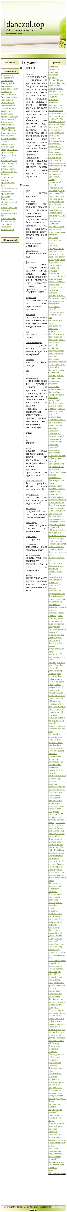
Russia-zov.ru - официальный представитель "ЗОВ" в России (8, 126)
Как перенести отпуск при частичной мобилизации (8, 225)
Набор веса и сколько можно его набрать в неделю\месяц (55, 156)
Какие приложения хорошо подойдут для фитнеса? (55, 1107)
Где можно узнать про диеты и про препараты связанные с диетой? (57, 303)
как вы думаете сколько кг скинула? (55, 290)
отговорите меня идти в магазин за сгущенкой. (56, 524)
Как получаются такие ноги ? (56, 371)
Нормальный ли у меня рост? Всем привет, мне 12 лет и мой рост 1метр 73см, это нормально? (56, 128)
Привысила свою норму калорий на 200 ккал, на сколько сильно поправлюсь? (57, 168)
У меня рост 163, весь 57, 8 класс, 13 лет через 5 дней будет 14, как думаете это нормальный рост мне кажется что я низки (57, 871)
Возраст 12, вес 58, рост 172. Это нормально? (56, 83)
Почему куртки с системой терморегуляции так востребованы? (9, 213)
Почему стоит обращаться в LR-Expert (9, 202)
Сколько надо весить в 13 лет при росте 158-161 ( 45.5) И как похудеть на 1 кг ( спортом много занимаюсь (56, 850)
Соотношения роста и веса (55, 793)
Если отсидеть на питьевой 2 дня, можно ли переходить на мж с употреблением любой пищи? (56, 571)
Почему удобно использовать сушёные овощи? (9, 86)
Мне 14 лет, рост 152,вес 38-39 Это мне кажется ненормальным (56, 514)
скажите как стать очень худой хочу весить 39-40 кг (57, 116)
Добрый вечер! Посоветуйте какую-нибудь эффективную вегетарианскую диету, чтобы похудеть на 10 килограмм (56, 680)
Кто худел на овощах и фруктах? (54, 328)
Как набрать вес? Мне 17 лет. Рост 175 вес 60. (56, 665)
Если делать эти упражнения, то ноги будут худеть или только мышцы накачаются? (57, 470)
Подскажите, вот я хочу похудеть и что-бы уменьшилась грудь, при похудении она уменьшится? (56, 756)
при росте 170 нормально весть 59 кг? (56, 657)
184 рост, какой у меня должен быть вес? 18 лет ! (57, 533)
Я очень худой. (55, 839)
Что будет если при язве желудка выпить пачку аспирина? (56, 1003)
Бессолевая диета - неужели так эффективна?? (56, 210)
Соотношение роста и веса (55, 995)
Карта (4, 75)
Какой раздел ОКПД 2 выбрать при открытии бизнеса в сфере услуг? (9, 152)
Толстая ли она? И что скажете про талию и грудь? (57, 546)
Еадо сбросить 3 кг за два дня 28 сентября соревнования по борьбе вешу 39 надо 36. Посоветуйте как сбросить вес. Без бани (56, 720)
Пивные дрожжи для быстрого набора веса (56, 638)
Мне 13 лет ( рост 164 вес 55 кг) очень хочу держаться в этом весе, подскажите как (56, 951)
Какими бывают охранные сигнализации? (8, 141)
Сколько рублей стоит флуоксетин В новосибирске (57, 500)
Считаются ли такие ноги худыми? (55, 268)
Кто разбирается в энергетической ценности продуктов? (56, 396)
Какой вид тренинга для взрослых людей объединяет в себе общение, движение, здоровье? (56, 438)
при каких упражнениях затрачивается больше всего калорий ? (55, 1153)
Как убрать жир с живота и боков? (56, 506)
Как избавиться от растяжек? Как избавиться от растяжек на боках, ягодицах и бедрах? (57, 603)
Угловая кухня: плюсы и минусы (9, 170)
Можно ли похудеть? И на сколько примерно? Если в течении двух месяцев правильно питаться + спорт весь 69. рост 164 (57, 778)
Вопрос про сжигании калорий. (54, 1049)
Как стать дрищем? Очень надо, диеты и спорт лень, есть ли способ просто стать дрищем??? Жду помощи (56, 254)
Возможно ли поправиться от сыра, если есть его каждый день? (57, 1094)
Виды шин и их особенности (8, 134)
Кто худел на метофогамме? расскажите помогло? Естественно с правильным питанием (55, 891)
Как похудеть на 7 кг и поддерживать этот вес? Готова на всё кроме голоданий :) (56, 487)
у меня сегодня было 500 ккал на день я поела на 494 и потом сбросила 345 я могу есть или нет (56, 699)
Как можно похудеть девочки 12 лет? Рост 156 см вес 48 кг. (57, 363)
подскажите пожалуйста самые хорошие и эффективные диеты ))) (56, 455)
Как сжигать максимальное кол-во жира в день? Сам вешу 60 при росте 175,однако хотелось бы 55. (56, 805)
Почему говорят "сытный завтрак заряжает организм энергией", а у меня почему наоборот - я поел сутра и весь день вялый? (56, 1134)
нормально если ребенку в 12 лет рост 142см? (56, 833)
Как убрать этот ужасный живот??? (56, 1167)
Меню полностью (57, 1173)
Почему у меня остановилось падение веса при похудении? (56, 622)
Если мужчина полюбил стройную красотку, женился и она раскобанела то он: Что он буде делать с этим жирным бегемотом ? (56, 915)
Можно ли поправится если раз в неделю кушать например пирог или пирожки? (56, 230)
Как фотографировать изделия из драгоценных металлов (9, 191)
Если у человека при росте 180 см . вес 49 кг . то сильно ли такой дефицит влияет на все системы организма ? (56, 1018)
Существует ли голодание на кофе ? (55, 1118)
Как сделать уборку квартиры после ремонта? (9, 116)
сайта (10, 75)
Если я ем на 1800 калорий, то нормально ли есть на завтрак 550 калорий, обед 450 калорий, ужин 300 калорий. (57, 970)
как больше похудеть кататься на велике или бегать (56, 385)
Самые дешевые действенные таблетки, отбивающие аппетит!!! (56, 1060)
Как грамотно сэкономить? (7, 79)
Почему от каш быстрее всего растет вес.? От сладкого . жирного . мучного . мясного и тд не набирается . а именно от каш (56, 99)
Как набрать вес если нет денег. (56, 376)
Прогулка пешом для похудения (56, 614)
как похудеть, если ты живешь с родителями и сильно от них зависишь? (56, 422)
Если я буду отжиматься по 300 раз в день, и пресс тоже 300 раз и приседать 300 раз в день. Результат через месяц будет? (56, 195)
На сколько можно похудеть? (57, 630)
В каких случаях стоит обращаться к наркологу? (10, 163)
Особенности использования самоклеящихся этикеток (8, 106)
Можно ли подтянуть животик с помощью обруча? (53, 72)
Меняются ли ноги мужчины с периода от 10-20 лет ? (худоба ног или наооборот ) (56, 822)
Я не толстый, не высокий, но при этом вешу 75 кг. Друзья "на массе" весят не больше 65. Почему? (57, 1036)
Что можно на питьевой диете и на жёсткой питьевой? (56, 340)
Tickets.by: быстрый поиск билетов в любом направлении (9, 95)
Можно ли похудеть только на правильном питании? (56, 352)
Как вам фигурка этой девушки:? (56, 539)
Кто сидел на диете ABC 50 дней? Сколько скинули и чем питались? (55, 935)
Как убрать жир (56, 334)
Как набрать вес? (56, 295)
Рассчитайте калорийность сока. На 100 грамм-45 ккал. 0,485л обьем (55, 739)
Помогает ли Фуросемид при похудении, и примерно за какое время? (56, 143)
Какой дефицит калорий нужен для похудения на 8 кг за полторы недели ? (56, 408)
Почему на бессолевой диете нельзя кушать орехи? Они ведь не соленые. (56, 279)
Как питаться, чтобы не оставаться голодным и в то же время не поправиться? (56, 1080)
